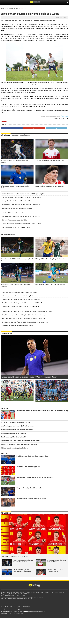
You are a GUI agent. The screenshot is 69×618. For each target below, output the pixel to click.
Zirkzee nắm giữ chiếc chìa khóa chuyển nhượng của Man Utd (21, 216)
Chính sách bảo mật (17, 613)
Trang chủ (3, 8)
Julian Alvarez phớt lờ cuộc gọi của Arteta (13, 433)
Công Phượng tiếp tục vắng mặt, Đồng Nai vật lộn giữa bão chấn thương (23, 315)
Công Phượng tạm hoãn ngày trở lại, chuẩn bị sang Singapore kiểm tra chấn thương (27, 311)
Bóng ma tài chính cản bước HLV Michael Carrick (31, 498)
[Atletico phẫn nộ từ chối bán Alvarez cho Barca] (51, 174)
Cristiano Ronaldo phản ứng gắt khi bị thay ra (15, 220)
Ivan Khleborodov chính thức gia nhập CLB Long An (17, 325)
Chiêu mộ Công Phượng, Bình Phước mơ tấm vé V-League (30, 13)
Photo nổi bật (6, 333)
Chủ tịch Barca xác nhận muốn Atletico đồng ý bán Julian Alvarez (21, 197)
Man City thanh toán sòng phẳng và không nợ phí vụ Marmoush (20, 444)
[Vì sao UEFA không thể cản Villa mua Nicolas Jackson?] (17, 149)
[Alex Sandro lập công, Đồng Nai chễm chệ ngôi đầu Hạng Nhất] (17, 273)
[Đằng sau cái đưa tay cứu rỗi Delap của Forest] (8, 491)
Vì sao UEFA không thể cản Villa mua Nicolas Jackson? (14, 161)
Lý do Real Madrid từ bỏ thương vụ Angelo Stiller (49, 160)
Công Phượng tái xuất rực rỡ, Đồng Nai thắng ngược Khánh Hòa (21, 299)
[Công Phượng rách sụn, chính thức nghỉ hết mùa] (51, 273)
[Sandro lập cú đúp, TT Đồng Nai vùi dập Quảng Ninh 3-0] (17, 247)
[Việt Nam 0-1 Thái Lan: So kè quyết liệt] (8, 470)
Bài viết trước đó (8, 235)
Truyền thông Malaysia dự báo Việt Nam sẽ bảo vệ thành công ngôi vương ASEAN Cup (42, 411)
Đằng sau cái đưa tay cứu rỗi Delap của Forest (16, 227)
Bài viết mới (6, 135)
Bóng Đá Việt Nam (13, 8)
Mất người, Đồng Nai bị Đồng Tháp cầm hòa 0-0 (49, 259)
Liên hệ (5, 613)
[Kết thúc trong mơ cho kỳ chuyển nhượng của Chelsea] (17, 174)
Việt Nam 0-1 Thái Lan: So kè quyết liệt (13, 213)
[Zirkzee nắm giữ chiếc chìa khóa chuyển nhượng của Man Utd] (8, 480)
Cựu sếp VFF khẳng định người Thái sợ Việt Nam (15, 422)
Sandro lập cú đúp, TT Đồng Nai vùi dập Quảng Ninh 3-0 (17, 260)
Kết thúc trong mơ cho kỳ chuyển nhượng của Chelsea (15, 187)
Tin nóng (4, 408)
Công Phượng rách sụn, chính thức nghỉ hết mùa (50, 284)
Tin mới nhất (6, 513)
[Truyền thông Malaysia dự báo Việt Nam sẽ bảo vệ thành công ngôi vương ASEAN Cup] (8, 414)
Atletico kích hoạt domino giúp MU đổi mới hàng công (17, 429)
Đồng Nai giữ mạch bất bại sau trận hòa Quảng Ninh (17, 296)
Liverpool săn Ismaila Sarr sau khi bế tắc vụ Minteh (17, 201)
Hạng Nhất (23, 8)
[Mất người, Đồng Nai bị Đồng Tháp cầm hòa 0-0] (51, 247)
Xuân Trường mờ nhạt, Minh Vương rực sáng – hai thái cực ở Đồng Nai (23, 318)
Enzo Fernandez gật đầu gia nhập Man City (14, 437)
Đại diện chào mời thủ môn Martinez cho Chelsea (17, 208)
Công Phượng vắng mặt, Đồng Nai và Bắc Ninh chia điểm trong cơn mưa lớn (25, 322)
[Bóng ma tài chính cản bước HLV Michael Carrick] (8, 502)
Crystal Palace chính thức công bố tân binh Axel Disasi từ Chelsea (22, 223)
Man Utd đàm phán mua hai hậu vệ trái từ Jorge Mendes (18, 426)
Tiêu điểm (4, 454)
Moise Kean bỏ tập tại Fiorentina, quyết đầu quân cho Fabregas (21, 204)
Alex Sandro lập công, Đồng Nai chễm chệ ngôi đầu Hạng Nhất (16, 285)
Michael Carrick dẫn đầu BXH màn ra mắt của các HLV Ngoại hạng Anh (23, 194)
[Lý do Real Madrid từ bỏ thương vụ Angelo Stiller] (51, 149)
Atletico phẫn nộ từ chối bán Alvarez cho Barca (49, 186)
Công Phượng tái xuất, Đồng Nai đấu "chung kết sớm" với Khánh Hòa (22, 303)
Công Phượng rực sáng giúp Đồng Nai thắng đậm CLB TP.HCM (20, 306)
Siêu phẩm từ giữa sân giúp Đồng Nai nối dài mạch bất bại (19, 292)
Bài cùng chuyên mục (21, 135)
